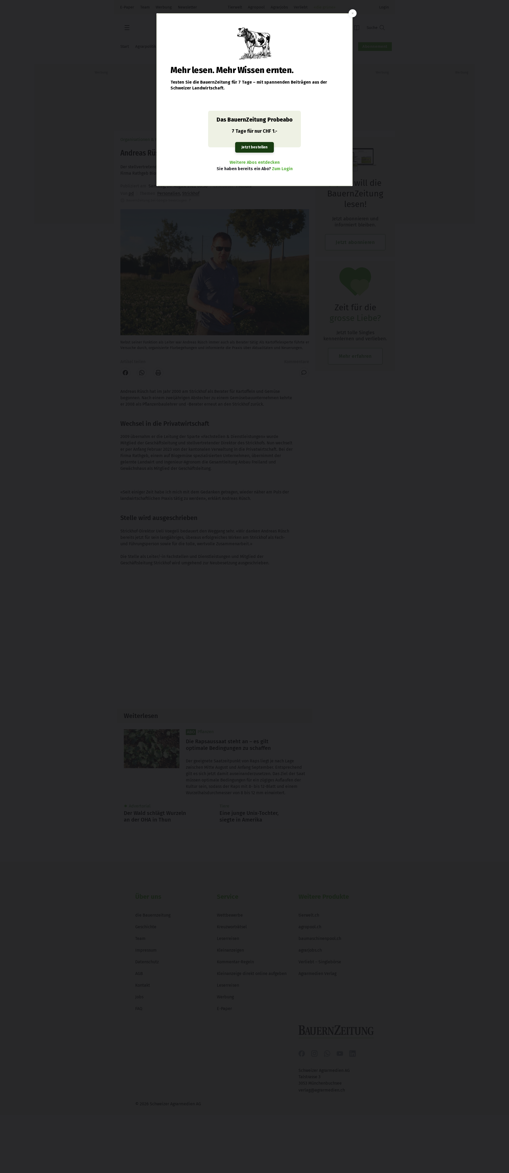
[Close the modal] (353, 13)
